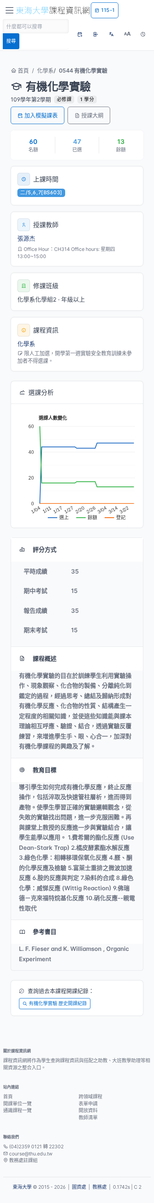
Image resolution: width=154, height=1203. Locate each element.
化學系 (45, 70)
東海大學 (22, 1187)
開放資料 (88, 1110)
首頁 (22, 70)
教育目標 (44, 770)
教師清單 (88, 1118)
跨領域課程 (90, 1097)
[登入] (95, 34)
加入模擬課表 (41, 115)
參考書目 (44, 931)
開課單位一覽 (17, 1104)
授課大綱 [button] (92, 115)
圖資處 (79, 1187)
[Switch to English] (111, 34)
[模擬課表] (80, 34)
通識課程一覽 (17, 1110)
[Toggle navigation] (9, 10)
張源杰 (26, 238)
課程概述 (44, 658)
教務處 (99, 1187)
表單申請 (88, 1104)
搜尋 (11, 41)
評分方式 (44, 549)
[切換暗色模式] (143, 34)
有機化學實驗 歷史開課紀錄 (58, 1003)
